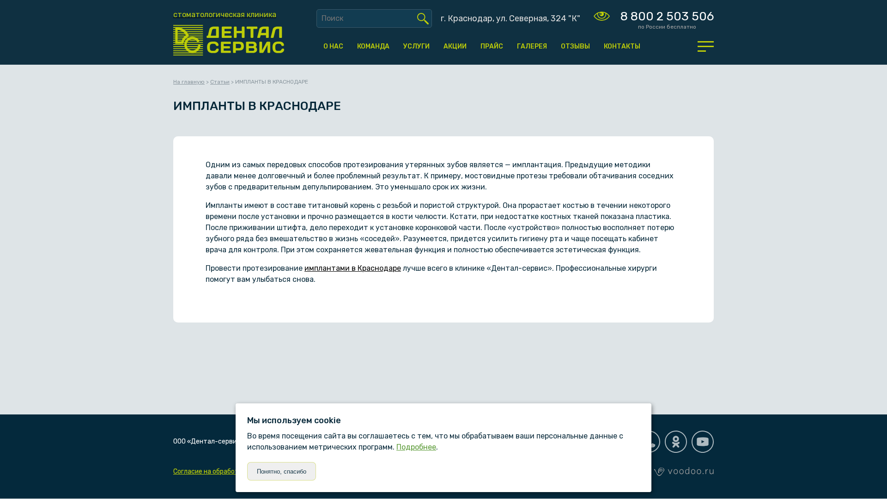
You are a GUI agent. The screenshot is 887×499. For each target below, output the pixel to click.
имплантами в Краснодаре (352, 268)
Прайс (491, 46)
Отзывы (575, 46)
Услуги (416, 46)
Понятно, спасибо (281, 471)
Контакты (622, 46)
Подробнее (416, 447)
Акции (455, 46)
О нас (333, 46)
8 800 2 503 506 (667, 16)
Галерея (532, 46)
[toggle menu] (706, 46)
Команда (373, 46)
